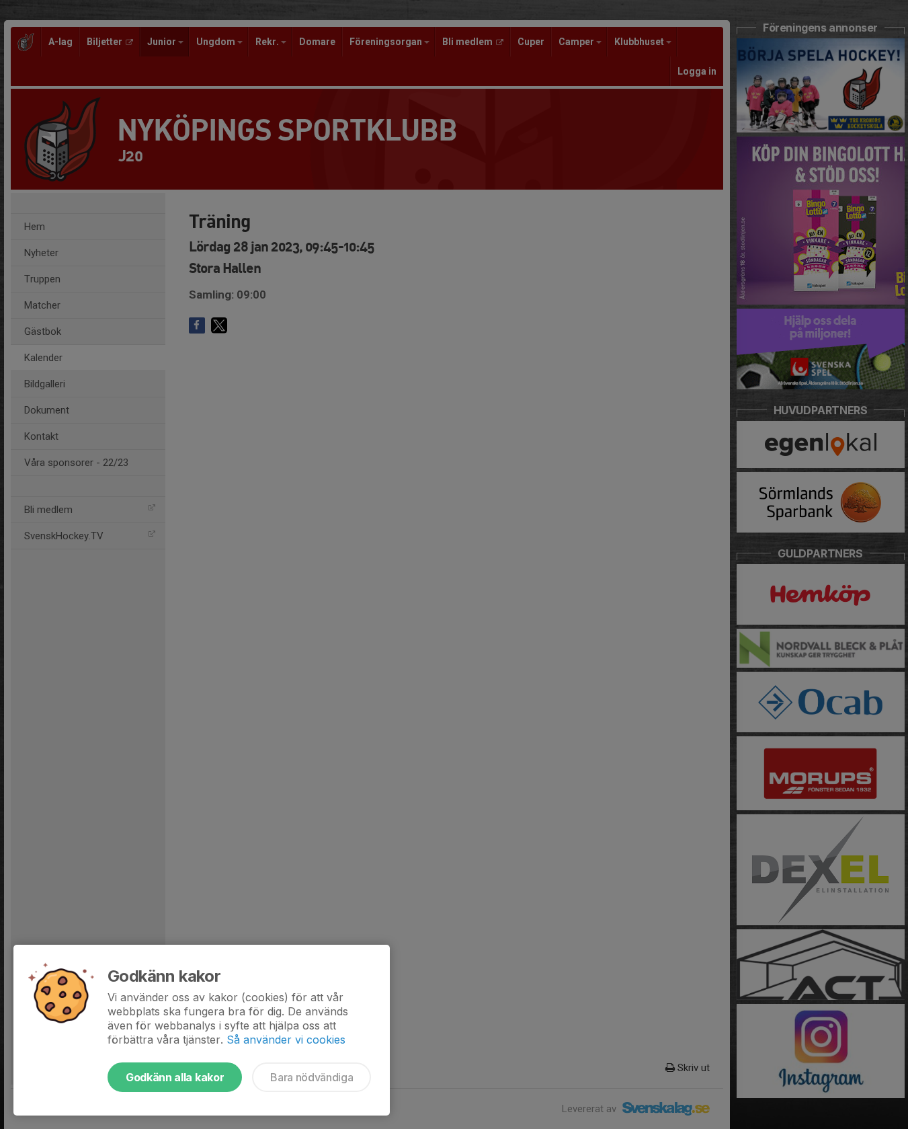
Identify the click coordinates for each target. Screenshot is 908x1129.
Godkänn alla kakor (175, 1077)
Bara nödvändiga (311, 1077)
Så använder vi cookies (285, 1039)
